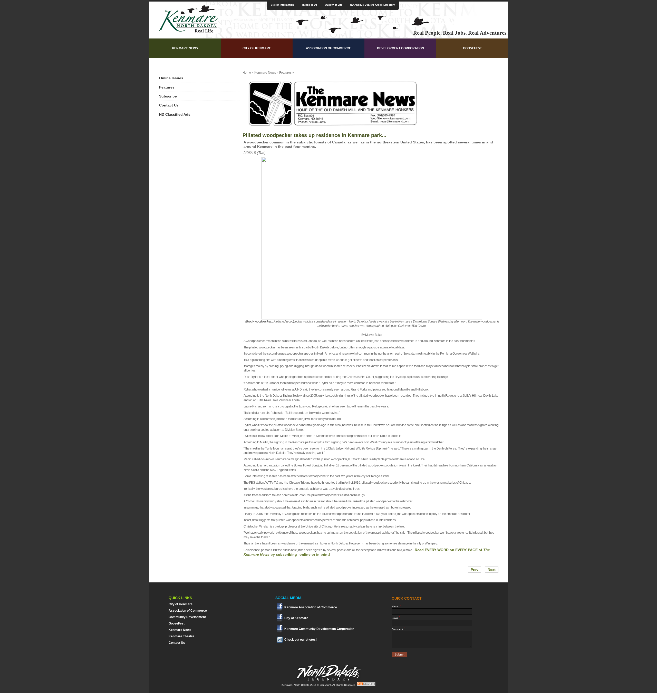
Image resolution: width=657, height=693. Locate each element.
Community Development (187, 617)
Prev (474, 570)
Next (492, 570)
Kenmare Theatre (181, 636)
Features (167, 87)
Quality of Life (333, 4)
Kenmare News (185, 48)
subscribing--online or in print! (303, 554)
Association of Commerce (328, 48)
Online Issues (171, 78)
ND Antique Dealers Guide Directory (372, 4)
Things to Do (309, 4)
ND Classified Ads (174, 114)
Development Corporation (400, 48)
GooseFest (472, 48)
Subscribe (168, 96)
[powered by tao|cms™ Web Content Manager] (366, 685)
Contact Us (169, 105)
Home (247, 72)
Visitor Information (282, 4)
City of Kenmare (257, 48)
